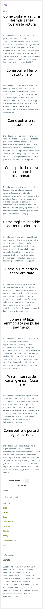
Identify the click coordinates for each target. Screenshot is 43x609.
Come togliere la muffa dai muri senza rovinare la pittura (21, 20)
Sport (5, 545)
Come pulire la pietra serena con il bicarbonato (21, 171)
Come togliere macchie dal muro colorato (21, 223)
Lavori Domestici (9, 540)
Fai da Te (6, 526)
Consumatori (8, 522)
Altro (5, 508)
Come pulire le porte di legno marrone (22, 432)
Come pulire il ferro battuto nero (21, 72)
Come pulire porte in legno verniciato (21, 271)
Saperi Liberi (9, 5)
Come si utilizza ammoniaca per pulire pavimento (21, 323)
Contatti (6, 560)
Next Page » (21, 486)
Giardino (6, 531)
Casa (5, 517)
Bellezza (6, 512)
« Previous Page (14, 481)
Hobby (5, 535)
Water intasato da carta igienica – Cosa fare (21, 380)
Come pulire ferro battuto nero (22, 122)
